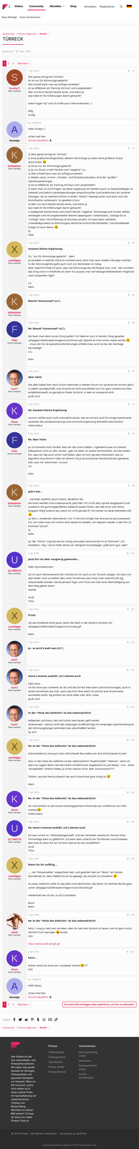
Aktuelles (55, 6)
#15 (133, 740)
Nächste (22, 63)
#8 (133, 433)
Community (36, 6)
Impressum (85, 1060)
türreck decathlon (38, 140)
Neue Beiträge (9, 17)
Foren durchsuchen (30, 17)
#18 (133, 858)
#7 (133, 404)
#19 (133, 914)
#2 (133, 148)
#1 (133, 71)
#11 (133, 609)
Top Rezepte (55, 1061)
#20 (133, 951)
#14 (133, 707)
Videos (18, 6)
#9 (133, 485)
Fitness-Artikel (56, 1066)
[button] (64, 6)
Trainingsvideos (57, 1057)
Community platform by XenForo (69, 1145)
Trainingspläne (56, 1052)
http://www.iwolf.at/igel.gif (44, 943)
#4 (133, 295)
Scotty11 (9, 51)
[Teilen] (129, 71)
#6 (133, 371)
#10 (133, 553)
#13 (133, 670)
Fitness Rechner (57, 1071)
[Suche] (121, 6)
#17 (133, 821)
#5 (133, 322)
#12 (133, 642)
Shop (73, 6)
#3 (133, 242)
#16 (133, 792)
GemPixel (81, 1133)
